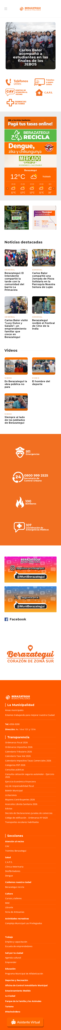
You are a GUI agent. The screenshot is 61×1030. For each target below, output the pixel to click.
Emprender (10, 962)
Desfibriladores (12, 871)
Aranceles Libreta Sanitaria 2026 (21, 804)
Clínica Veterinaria (14, 866)
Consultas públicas (14, 769)
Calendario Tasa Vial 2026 (18, 756)
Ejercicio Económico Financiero (20, 781)
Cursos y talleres (13, 898)
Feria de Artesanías (14, 912)
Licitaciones (11, 795)
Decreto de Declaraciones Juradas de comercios (28, 813)
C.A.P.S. (9, 862)
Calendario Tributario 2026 (18, 751)
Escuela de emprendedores (18, 946)
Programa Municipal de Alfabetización (24, 973)
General (10, 270)
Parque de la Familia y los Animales (23, 1001)
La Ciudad (10, 995)
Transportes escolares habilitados (22, 822)
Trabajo (9, 937)
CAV (7, 846)
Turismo (9, 1006)
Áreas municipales (14, 710)
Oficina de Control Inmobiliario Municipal (26, 985)
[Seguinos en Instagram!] (30, 569)
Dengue (9, 875)
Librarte (9, 907)
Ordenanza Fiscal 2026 (16, 742)
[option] (31, 45)
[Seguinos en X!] (30, 599)
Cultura (9, 893)
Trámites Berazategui (15, 850)
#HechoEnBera (12, 1011)
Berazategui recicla (14, 887)
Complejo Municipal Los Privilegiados (23, 923)
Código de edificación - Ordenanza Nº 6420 (26, 817)
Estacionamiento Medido (18, 990)
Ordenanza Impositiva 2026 (18, 747)
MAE (7, 903)
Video (8, 378)
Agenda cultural (13, 957)
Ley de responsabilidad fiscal (19, 786)
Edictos (8, 808)
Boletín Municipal (14, 790)
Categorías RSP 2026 (15, 765)
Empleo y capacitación (16, 941)
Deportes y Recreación (16, 980)
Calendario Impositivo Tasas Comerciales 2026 (28, 760)
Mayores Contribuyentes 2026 (20, 799)
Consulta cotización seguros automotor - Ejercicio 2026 (29, 776)
